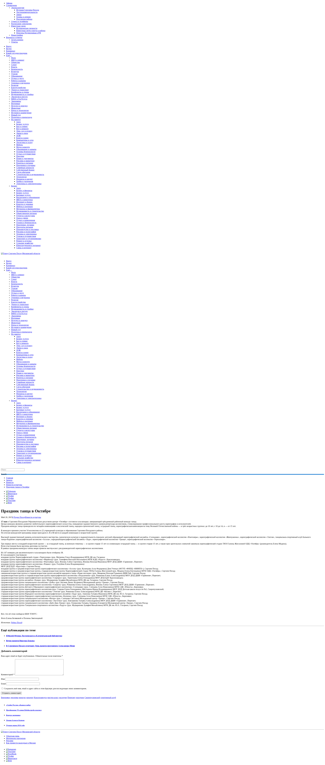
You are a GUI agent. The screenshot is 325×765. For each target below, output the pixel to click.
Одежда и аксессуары (25, 216)
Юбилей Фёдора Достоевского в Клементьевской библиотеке (34, 636)
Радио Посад (19, 517)
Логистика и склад (24, 142)
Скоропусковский (92, 697)
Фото (13, 58)
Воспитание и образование (28, 197)
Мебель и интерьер (24, 206)
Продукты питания (24, 227)
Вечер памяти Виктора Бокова (20, 641)
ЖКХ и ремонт (17, 60)
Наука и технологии (20, 110)
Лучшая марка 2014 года (15, 725)
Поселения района (24, 19)
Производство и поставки (27, 229)
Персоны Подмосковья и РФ (28, 33)
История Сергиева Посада (27, 10)
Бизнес (14, 186)
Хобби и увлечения (24, 181)
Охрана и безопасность (26, 222)
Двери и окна (22, 133)
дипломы (14, 697)
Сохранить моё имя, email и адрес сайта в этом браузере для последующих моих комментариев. (45, 688)
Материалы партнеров (16, 738)
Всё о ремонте (22, 129)
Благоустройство (18, 87)
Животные (15, 108)
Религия (14, 85)
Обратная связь (12, 736)
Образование (16, 76)
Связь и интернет (23, 248)
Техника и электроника (26, 234)
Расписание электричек (21, 24)
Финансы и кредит (24, 179)
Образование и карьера (26, 149)
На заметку (16, 119)
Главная (9, 478)
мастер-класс (53, 697)
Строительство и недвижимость (30, 174)
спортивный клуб (108, 697)
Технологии (21, 177)
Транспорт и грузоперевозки (28, 238)
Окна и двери (22, 218)
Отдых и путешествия (25, 154)
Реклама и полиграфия (26, 232)
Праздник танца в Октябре (17, 487)
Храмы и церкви (23, 17)
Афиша (9, 3)
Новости (10, 482)
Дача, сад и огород (24, 131)
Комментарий (7, 674)
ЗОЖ (18, 136)
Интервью (15, 103)
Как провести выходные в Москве (21, 743)
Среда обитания (23, 172)
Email (3, 684)
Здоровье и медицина (20, 83)
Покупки (20, 156)
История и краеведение (21, 113)
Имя (3, 679)
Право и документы (25, 158)
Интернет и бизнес (24, 202)
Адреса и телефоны (19, 21)
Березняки (5, 697)
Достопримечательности (27, 12)
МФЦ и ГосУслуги (19, 99)
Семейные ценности (25, 168)
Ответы (14, 42)
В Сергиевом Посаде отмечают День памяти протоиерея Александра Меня (40, 646)
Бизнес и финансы (24, 190)
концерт (29, 697)
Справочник (11, 5)
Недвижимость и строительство (30, 211)
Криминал (10, 51)
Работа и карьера (18, 81)
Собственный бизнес (25, 170)
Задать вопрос (17, 40)
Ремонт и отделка (23, 241)
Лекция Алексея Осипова (15, 720)
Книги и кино (22, 138)
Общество (15, 62)
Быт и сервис (22, 126)
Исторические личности (26, 28)
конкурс (22, 697)
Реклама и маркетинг (25, 161)
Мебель (19, 145)
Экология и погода (19, 97)
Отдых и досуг (17, 78)
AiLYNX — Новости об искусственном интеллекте (33, 751)
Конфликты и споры (20, 92)
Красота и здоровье (24, 204)
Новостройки (17, 35)
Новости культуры (14, 485)
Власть (14, 67)
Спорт (14, 65)
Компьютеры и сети (25, 140)
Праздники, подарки (25, 225)
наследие (63, 697)
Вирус (9, 46)
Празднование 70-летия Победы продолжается (24, 710)
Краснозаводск (40, 697)
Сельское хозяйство (24, 243)
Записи (9, 480)
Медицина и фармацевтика (28, 209)
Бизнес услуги (22, 124)
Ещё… (9, 55)
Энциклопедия (17, 8)
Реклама (9, 741)
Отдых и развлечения (25, 220)
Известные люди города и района (30, 30)
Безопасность (17, 69)
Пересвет (71, 697)
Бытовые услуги (23, 195)
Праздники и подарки (25, 165)
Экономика (16, 101)
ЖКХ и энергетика (24, 200)
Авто (18, 122)
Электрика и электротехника (28, 184)
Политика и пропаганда (21, 117)
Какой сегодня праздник (16, 53)
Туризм (14, 74)
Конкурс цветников (13, 715)
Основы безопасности (25, 152)
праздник (80, 697)
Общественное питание (26, 213)
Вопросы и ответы (14, 37)
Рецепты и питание (24, 163)
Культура (15, 71)
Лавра (18, 14)
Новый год (16, 115)
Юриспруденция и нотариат (28, 245)
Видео (9, 49)
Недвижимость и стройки (22, 94)
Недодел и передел (19, 106)
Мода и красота (23, 147)
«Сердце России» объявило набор (18, 705)
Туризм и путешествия (26, 236)
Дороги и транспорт (20, 90)
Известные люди (18, 26)
